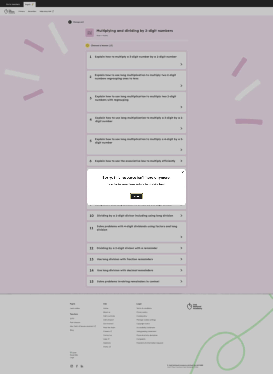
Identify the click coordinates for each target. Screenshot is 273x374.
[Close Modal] (182, 172)
